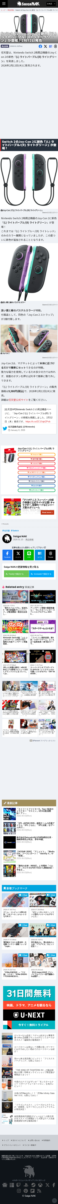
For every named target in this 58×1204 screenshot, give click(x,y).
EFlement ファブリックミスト (44, 740)
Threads (50, 557)
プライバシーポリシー (12, 1145)
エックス (18, 557)
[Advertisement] (29, 105)
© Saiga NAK (29, 1195)
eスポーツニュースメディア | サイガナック (29, 1180)
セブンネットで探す (37, 490)
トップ (6, 1140)
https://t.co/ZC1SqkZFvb (38, 421)
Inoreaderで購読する (42, 573)
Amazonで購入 (38, 454)
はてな (40, 554)
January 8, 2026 (18, 430)
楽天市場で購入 (37, 459)
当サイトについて (19, 1140)
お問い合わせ (35, 1140)
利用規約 (46, 1140)
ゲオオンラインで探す (38, 481)
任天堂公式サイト (52, 212)
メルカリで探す (37, 463)
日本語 (50, 4)
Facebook (7, 557)
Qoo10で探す (37, 485)
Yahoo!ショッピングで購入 (37, 468)
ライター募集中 (30, 1145)
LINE (29, 557)
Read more (46, 512)
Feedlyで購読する (16, 573)
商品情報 (5, 46)
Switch (16, 530)
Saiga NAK (29, 4)
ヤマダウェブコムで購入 (37, 477)
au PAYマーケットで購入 (37, 472)
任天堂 (7, 530)
